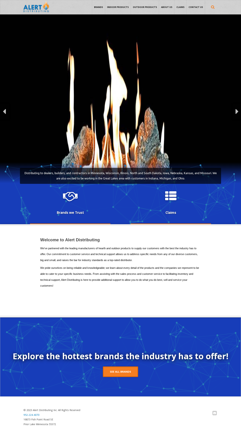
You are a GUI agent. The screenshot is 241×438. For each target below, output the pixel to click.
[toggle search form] (212, 7)
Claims (180, 7)
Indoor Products (118, 7)
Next (237, 111)
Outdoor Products (145, 7)
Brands (98, 7)
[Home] (36, 7)
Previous (4, 111)
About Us (166, 7)
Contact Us (196, 7)
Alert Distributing (36, 1)
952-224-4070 (31, 414)
